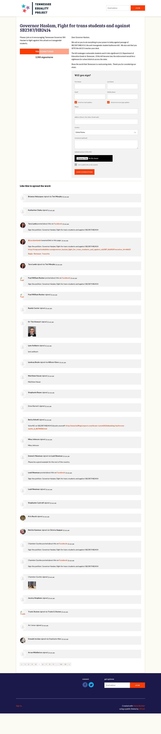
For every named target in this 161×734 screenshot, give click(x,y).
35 (65, 664)
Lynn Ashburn (33, 345)
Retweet (37, 254)
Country (77, 127)
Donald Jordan (34, 639)
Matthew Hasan (35, 376)
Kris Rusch (32, 516)
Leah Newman (57, 456)
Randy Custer (33, 308)
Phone (76, 107)
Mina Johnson (33, 439)
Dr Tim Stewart (34, 322)
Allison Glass (53, 362)
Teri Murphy (57, 196)
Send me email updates (85, 102)
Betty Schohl (33, 420)
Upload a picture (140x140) (83, 152)
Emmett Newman (35, 456)
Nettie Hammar (34, 530)
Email (76, 92)
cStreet (142, 709)
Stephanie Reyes (35, 392)
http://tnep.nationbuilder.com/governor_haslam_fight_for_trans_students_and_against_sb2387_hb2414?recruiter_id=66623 (79, 249)
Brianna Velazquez (35, 196)
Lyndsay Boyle (34, 362)
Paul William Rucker (36, 278)
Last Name (110, 82)
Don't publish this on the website (88, 165)
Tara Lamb (32, 224)
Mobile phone (111, 92)
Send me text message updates (120, 102)
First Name (78, 82)
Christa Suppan (56, 530)
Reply (30, 254)
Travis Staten (33, 612)
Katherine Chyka (35, 210)
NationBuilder (139, 706)
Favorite (46, 254)
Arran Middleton (35, 652)
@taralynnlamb (34, 240)
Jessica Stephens (35, 598)
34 (61, 664)
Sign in (19, 706)
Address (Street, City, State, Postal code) (87, 117)
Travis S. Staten (54, 612)
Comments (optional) (81, 138)
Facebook (58, 224)
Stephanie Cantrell (36, 503)
